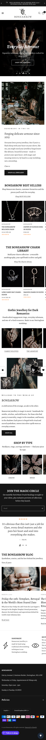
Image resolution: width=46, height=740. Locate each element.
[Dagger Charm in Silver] (33, 276)
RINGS (32, 478)
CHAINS (11, 478)
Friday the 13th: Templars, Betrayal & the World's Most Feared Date (21, 600)
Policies (6, 699)
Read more (5, 620)
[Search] (39, 13)
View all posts (6, 563)
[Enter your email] (42, 508)
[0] (42, 13)
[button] (23, 62)
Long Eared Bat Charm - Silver (12, 293)
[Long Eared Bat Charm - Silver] (12, 276)
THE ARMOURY (32, 351)
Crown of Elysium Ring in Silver (33, 228)
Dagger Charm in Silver (33, 292)
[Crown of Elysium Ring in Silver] (33, 211)
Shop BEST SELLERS (22, 196)
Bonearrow (6, 224)
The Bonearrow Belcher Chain (8, 228)
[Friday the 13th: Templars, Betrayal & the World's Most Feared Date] (21, 579)
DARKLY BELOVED (11, 351)
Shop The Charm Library (23, 262)
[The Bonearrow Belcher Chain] (12, 211)
